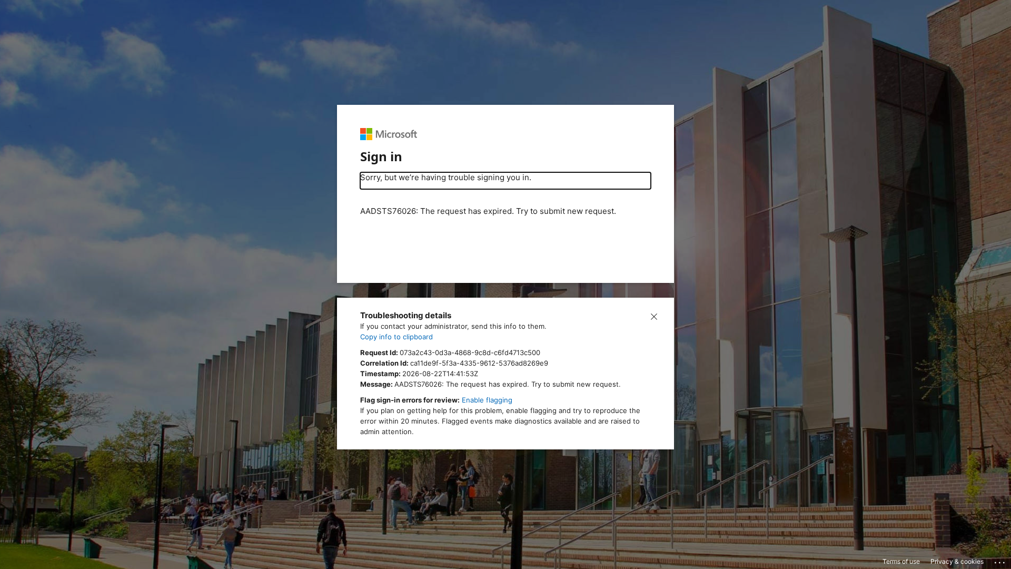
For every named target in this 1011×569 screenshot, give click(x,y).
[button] (654, 315)
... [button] (1000, 560)
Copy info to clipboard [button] (396, 336)
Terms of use (901, 561)
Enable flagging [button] (487, 400)
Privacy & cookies (957, 561)
